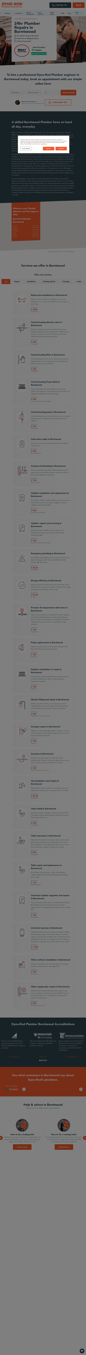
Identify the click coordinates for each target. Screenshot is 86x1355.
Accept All (61, 148)
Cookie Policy (44, 144)
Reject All (48, 148)
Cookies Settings (26, 148)
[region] (43, 144)
